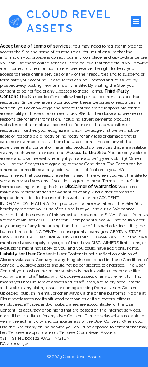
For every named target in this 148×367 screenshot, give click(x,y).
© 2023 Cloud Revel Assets (74, 356)
